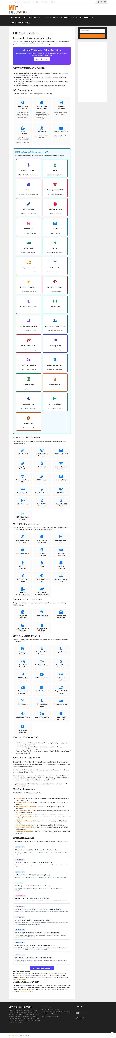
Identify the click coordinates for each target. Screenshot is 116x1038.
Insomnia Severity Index (28, 307)
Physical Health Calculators (22, 107)
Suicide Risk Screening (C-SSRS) (42, 593)
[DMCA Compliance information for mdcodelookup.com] (80, 1019)
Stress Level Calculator (22, 731)
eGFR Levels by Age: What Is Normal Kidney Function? (33, 875)
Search (92, 35)
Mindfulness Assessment (61, 554)
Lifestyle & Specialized (23, 132)
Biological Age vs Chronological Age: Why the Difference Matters (37, 933)
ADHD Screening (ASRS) (22, 580)
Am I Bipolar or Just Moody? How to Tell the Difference (33, 958)
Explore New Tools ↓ (42, 59)
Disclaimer (45, 2)
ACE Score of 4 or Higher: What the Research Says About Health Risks (38, 909)
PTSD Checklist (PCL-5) (55, 287)
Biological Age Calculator (42, 505)
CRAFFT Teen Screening (55, 365)
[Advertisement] (92, 72)
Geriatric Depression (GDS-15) (55, 326)
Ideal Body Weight (55, 229)
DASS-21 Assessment (61, 567)
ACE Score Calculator (28, 170)
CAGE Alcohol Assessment (23, 679)
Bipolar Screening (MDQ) (28, 326)
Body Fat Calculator (61, 454)
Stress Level (28, 423)
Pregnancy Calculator (22, 653)
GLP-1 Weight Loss (55, 404)
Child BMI (55, 248)
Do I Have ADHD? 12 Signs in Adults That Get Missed (32, 920)
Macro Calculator (42, 615)
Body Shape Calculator (23, 468)
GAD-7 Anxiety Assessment (42, 541)
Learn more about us (26, 991)
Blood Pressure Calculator (42, 455)
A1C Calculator (23, 454)
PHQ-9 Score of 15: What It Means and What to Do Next (33, 862)
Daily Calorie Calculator (22, 616)
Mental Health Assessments (42, 107)
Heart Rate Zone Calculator (61, 468)
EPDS (55, 170)
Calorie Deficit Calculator (61, 616)
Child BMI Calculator (42, 493)
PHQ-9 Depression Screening (22, 541)
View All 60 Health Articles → (41, 968)
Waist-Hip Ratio (28, 248)
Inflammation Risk (55, 384)
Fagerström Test (28, 268)
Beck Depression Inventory (61, 541)
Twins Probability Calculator (42, 653)
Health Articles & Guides (20, 23)
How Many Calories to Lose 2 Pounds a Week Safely (32, 886)
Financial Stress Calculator (61, 666)
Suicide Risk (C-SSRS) (28, 346)
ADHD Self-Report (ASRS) (28, 287)
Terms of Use (35, 2)
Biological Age (29, 384)
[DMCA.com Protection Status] (80, 1013)
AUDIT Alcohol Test (42, 678)
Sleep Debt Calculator (23, 666)
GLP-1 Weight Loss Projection (22, 518)
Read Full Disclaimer (19, 979)
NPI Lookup (15, 18)
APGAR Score (28, 229)
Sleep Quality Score (29, 404)
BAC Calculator (55, 268)
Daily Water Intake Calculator (22, 630)
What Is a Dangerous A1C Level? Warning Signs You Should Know (37, 850)
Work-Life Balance (41, 665)
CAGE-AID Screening (29, 365)
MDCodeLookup (13, 1035)
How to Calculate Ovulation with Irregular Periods (32, 898)
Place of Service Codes (33, 18)
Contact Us (53, 2)
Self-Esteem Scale (22, 553)
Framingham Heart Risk (55, 190)
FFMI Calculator (55, 307)
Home (10, 2)
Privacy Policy (25, 2)
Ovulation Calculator (55, 209)
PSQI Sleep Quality (55, 346)
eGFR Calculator (28, 209)
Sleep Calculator (61, 652)
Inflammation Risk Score (61, 505)
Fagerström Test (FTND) (61, 692)
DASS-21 (29, 190)
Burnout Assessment (42, 554)
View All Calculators (61, 131)
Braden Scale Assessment (22, 692)
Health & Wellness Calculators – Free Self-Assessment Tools (70, 18)
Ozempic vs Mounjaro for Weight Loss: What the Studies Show (36, 945)
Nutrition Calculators (61, 107)
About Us (17, 2)
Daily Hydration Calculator (42, 630)
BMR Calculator (42, 467)
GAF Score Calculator (61, 679)
